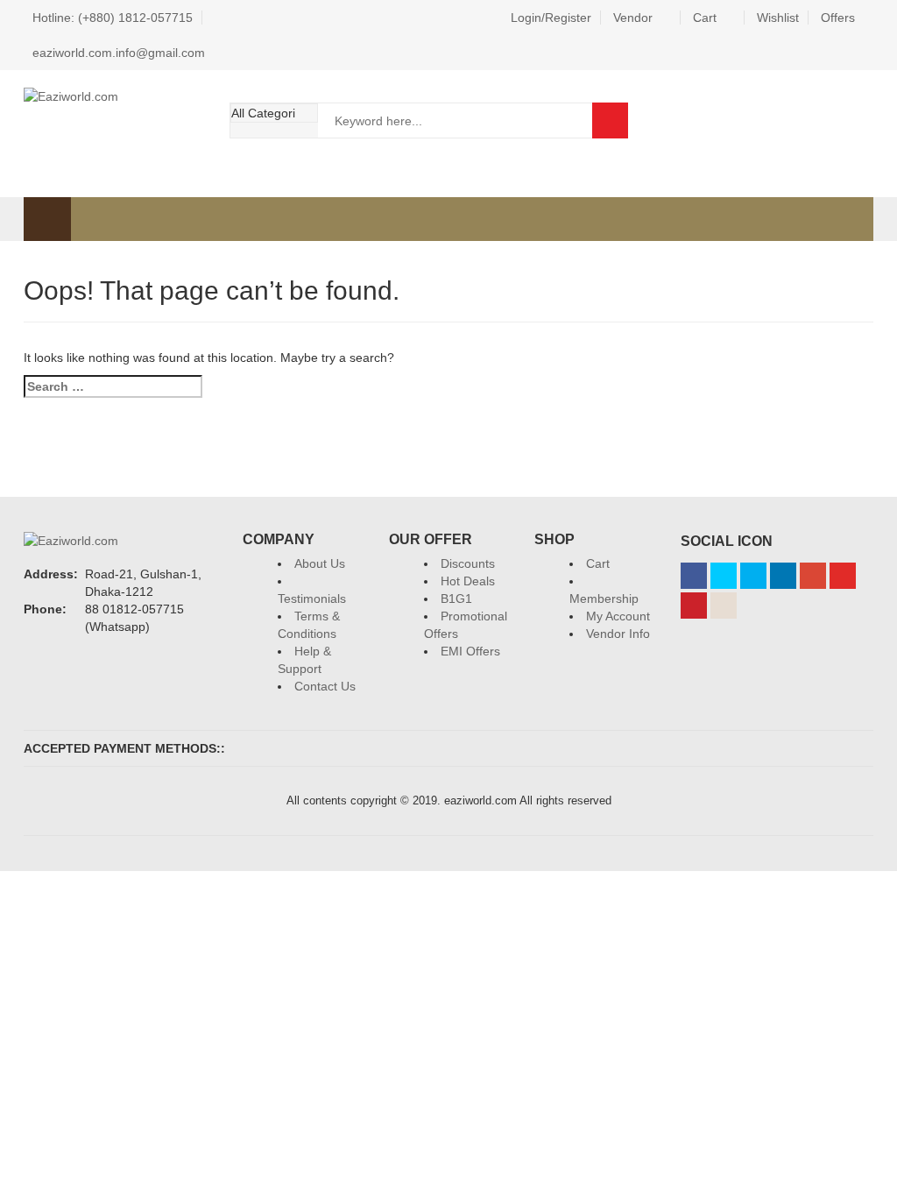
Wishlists (735, 120)
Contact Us (325, 686)
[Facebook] (694, 576)
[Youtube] (843, 576)
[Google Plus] (813, 576)
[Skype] (753, 576)
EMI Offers (470, 651)
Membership (604, 598)
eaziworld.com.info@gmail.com (118, 53)
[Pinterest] (694, 605)
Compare (783, 120)
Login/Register (551, 18)
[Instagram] (723, 605)
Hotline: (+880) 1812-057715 (112, 18)
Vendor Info (618, 634)
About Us (319, 563)
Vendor (633, 18)
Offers (838, 18)
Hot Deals (468, 581)
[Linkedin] (783, 576)
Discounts (468, 563)
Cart (705, 18)
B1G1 (456, 598)
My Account (618, 616)
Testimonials (312, 598)
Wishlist (778, 18)
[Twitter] (723, 576)
